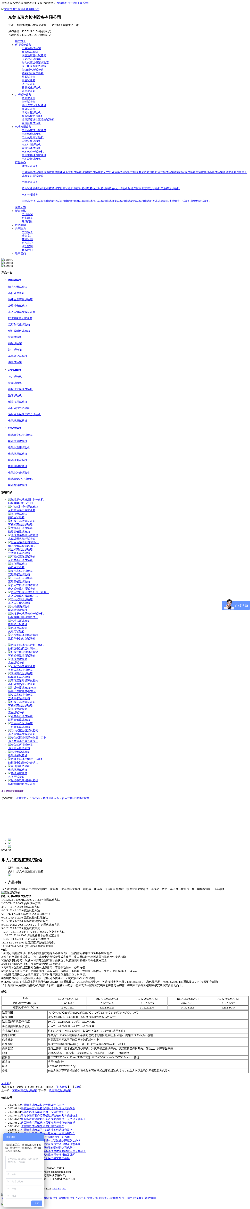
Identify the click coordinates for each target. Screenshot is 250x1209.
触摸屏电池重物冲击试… (23, 617)
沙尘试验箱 (28, 84)
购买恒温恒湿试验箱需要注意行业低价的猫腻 (48, 1122)
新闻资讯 (104, 1198)
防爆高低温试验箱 (19, 531)
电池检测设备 (30, 194)
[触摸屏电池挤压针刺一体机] (26, 499)
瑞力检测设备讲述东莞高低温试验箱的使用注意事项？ (53, 1151)
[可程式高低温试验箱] (21, 521)
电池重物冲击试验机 (34, 155)
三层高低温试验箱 (19, 581)
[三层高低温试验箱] (20, 578)
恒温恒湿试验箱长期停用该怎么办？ (42, 1104)
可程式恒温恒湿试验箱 (21, 510)
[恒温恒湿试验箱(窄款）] (23, 542)
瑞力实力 (27, 235)
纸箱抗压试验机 (31, 112)
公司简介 (27, 232)
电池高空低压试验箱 (34, 130)
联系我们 (85, 3)
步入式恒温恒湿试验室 (35, 62)
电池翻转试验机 (31, 158)
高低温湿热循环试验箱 (21, 538)
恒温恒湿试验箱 (31, 48)
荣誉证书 (27, 239)
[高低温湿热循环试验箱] (23, 535)
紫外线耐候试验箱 (33, 73)
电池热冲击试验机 (33, 151)
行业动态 (27, 217)
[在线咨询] (9, 875)
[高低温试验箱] (17, 513)
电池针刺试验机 (31, 144)
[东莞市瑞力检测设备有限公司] (20, 9)
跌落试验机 (28, 108)
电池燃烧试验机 (31, 133)
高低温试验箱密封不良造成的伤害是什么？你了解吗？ (53, 1119)
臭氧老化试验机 (31, 87)
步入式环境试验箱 (19, 603)
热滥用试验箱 (16, 631)
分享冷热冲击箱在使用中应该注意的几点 (45, 1112)
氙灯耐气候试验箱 (33, 69)
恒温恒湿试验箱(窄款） (22, 545)
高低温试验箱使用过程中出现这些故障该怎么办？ (51, 1140)
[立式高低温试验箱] (20, 549)
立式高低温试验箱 (19, 553)
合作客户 (27, 242)
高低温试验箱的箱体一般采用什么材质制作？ (48, 1133)
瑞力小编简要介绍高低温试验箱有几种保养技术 (49, 1115)
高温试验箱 (28, 80)
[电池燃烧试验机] (19, 606)
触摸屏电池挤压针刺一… (23, 503)
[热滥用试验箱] (17, 627)
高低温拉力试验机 (33, 116)
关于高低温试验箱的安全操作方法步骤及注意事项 (51, 1144)
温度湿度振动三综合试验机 (38, 119)
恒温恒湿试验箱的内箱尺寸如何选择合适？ (46, 1129)
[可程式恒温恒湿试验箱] (23, 506)
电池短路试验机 (31, 148)
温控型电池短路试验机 (21, 638)
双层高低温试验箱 (19, 574)
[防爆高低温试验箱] (20, 528)
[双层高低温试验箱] (20, 570)
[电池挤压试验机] (19, 620)
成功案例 (27, 246)
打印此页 (62, 1086)
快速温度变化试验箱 (34, 55)
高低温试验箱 (30, 51)
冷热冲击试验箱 (31, 59)
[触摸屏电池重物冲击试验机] (26, 613)
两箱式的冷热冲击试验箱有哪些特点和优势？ (48, 1147)
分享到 (5, 1083)
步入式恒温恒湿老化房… (23, 595)
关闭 (77, 1086)
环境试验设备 (30, 166)
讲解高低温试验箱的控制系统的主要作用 (45, 1136)
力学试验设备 (30, 182)
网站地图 (61, 3)
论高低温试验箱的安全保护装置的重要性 (45, 1158)
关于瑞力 (127, 1198)
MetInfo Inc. (59, 1188)
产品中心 (34, 798)
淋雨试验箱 (28, 91)
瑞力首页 (21, 798)
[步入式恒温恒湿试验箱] (23, 585)
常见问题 (27, 221)
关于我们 (73, 3)
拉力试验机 (28, 98)
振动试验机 (28, 101)
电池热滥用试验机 (33, 137)
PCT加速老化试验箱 (34, 66)
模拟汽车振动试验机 (34, 105)
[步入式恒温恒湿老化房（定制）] (28, 592)
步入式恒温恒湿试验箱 (21, 588)
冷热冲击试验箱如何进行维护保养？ (42, 1126)
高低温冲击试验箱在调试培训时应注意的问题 (48, 1108)
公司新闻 (27, 214)
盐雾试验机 (28, 76)
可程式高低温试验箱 (20, 524)
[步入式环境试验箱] (20, 599)
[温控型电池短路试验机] (23, 635)
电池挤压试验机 (31, 123)
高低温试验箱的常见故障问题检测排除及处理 (48, 1154)
